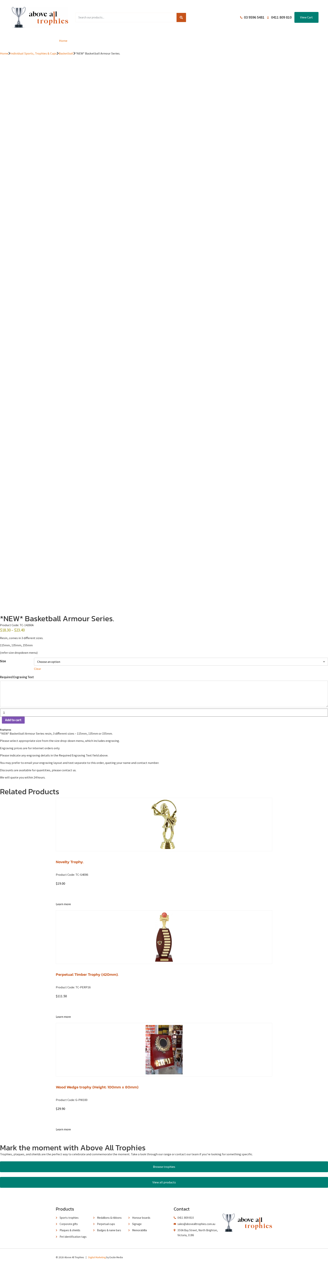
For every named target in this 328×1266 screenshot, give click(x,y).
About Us (167, 41)
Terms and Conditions (203, 41)
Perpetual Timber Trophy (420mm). (87, 974)
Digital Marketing (97, 1257)
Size (3, 661)
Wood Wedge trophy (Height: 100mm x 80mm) (97, 1087)
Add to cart (13, 720)
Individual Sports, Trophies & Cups (33, 53)
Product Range (93, 41)
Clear (37, 669)
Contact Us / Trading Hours (251, 41)
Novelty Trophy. (70, 862)
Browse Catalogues (133, 41)
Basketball (66, 53)
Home (63, 41)
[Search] (181, 17)
